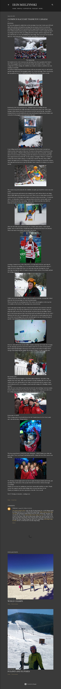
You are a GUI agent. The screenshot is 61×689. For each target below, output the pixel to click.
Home (14, 8)
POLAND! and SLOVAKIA (19, 671)
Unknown (15, 508)
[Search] (52, 4)
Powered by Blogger (31, 684)
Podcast (35, 8)
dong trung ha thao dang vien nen (34, 515)
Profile (19, 8)
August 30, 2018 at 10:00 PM (25, 508)
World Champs (15, 601)
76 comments (14, 674)
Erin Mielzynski (24, 5)
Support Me (27, 8)
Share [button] (9, 500)
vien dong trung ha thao (18, 510)
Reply (13, 523)
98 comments (14, 604)
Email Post (13, 500)
